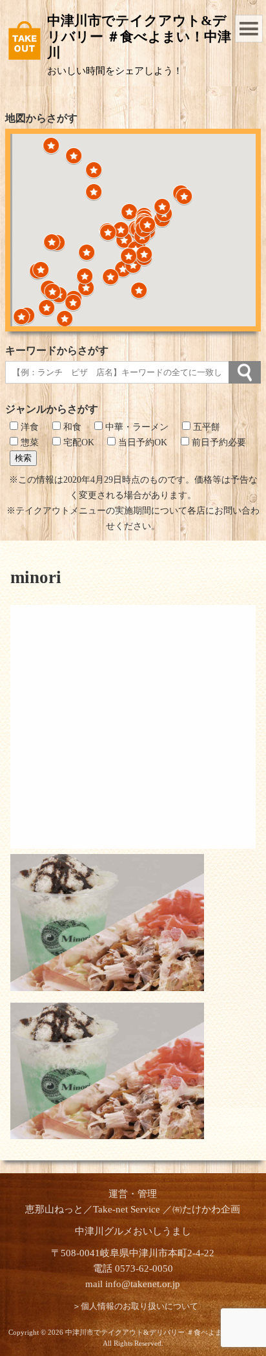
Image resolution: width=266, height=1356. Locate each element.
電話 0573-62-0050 (133, 1268)
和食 (71, 427)
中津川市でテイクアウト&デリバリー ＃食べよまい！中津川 (139, 36)
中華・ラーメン (136, 427)
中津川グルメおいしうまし (133, 1231)
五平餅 (205, 427)
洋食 (28, 427)
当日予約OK (141, 442)
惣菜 (28, 442)
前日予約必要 (217, 442)
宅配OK (77, 442)
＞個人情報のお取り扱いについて (135, 1306)
